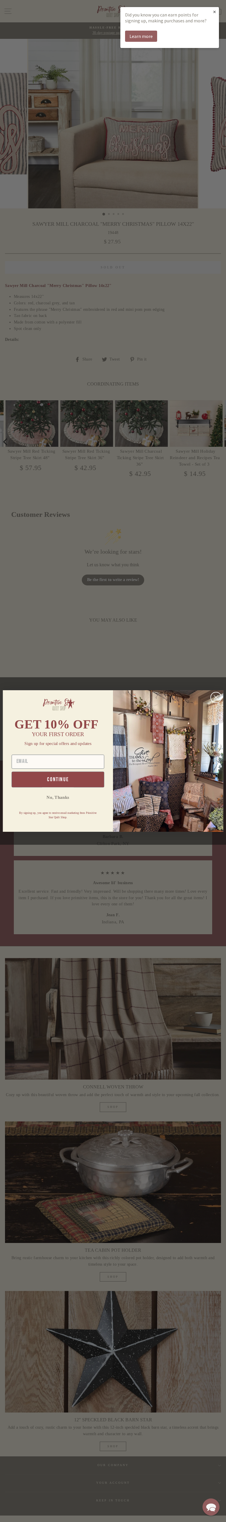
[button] (211, 1507)
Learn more (141, 36)
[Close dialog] (216, 698)
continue (58, 779)
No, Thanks (57, 797)
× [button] (214, 11)
